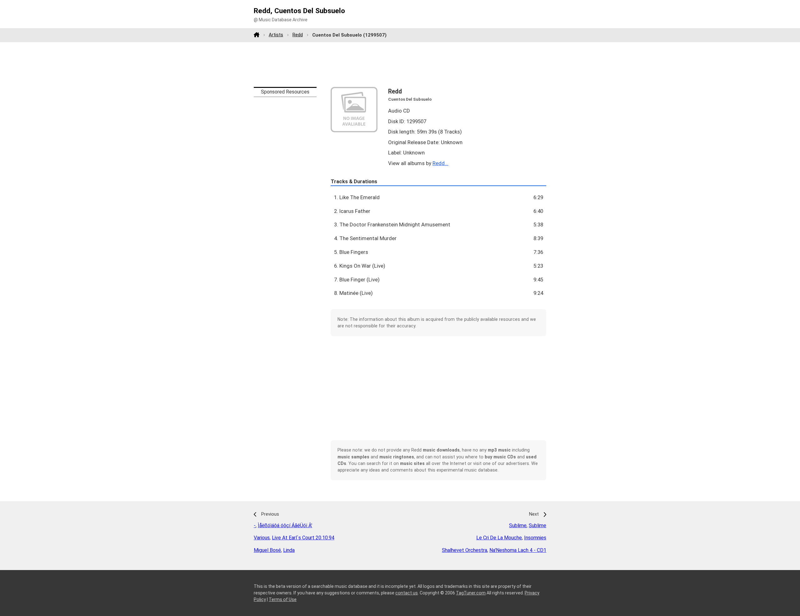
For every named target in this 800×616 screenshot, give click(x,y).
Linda (289, 550)
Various (262, 538)
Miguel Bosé (267, 550)
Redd (297, 35)
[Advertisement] (400, 64)
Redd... (440, 163)
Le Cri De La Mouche (499, 538)
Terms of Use (283, 599)
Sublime (518, 525)
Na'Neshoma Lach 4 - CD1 (517, 550)
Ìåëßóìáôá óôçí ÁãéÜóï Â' (285, 525)
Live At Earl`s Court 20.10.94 (303, 538)
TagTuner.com (471, 592)
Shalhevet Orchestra (464, 550)
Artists (276, 35)
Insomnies (535, 538)
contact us (406, 592)
